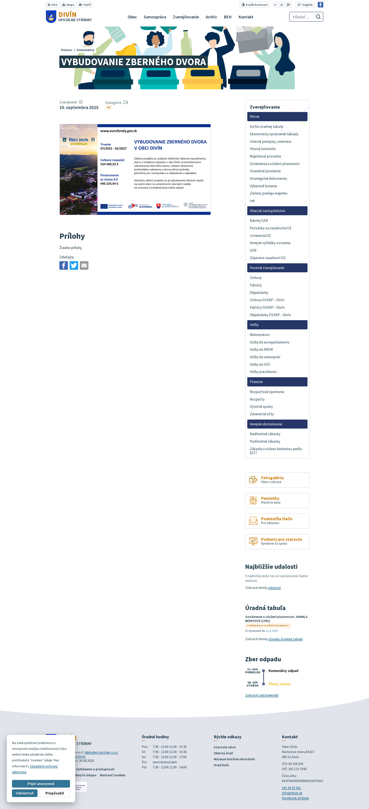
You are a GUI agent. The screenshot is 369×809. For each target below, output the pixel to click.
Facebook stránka (295, 798)
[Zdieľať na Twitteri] (74, 265)
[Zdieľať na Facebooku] (63, 265)
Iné (109, 107)
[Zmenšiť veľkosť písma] (275, 5)
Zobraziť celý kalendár (262, 695)
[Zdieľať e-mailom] (84, 265)
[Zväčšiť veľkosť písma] (288, 5)
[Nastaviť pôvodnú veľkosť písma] (281, 5)
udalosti (274, 587)
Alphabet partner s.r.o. (101, 752)
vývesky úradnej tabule (285, 639)
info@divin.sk (292, 793)
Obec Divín (77, 756)
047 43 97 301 (291, 787)
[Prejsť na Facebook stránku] (320, 5)
